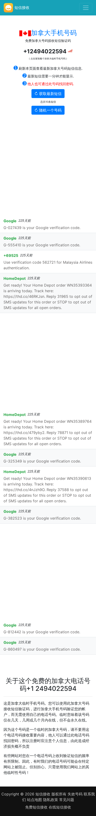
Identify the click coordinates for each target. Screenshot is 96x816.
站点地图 (34, 799)
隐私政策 (50, 799)
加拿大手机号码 (54, 33)
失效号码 (76, 794)
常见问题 (66, 799)
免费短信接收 (37, 807)
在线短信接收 (60, 807)
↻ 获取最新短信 (48, 93)
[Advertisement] (48, 165)
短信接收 (42, 794)
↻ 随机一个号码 (48, 110)
